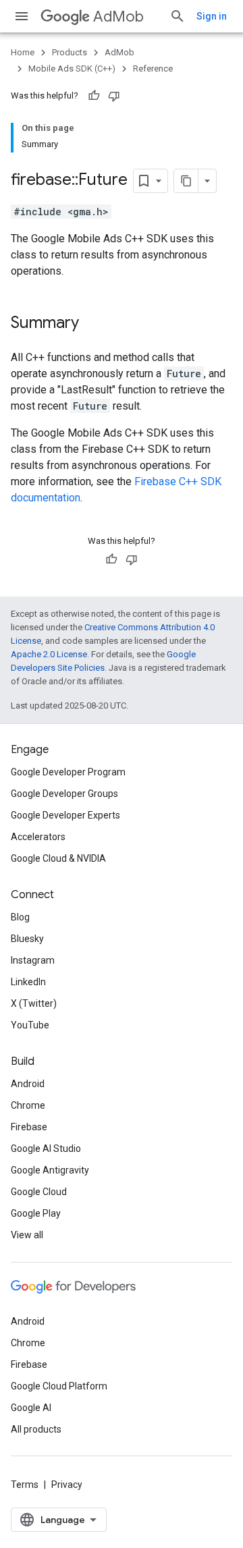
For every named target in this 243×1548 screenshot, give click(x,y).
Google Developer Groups (64, 793)
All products (36, 1429)
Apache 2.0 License (49, 654)
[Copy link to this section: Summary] (92, 324)
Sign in (211, 16)
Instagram (33, 960)
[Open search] (177, 16)
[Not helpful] (114, 96)
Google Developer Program (68, 772)
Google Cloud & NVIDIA (58, 858)
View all (27, 1234)
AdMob (118, 16)
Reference (153, 68)
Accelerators (38, 836)
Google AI (31, 1407)
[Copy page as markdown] (186, 180)
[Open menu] (21, 16)
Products (69, 52)
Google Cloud (39, 1191)
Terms (24, 1484)
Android (28, 1083)
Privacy (66, 1484)
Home (22, 52)
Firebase (29, 1127)
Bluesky (27, 938)
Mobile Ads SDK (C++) (71, 68)
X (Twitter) (34, 1003)
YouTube (30, 1025)
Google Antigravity (50, 1170)
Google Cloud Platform (59, 1386)
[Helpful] (94, 96)
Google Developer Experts (65, 815)
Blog (20, 917)
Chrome (28, 1105)
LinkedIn (28, 981)
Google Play (36, 1213)
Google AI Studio (46, 1148)
